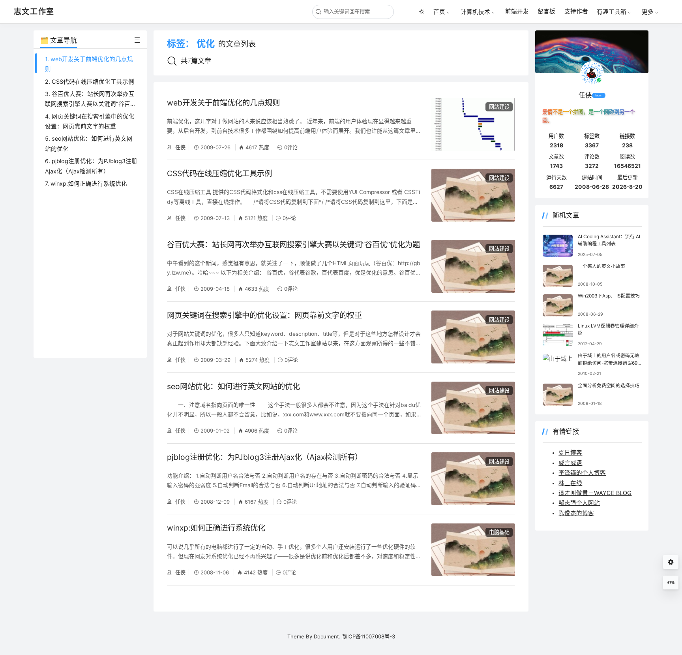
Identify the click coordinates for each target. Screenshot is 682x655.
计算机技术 (475, 12)
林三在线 (570, 483)
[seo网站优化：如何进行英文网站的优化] (473, 408)
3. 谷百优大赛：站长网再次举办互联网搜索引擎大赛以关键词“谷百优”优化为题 (90, 104)
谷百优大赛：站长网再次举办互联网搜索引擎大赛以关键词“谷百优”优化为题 (293, 244)
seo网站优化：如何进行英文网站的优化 (233, 386)
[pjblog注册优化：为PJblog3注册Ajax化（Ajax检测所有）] (473, 478)
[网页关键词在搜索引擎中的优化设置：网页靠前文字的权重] (473, 337)
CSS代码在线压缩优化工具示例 (219, 173)
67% (671, 583)
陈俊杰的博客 (576, 513)
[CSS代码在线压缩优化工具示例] (473, 195)
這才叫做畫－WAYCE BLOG (594, 493)
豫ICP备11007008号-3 (368, 636)
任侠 (179, 147)
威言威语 (570, 463)
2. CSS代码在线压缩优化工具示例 (89, 81)
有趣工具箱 (611, 12)
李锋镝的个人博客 (582, 472)
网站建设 (499, 107)
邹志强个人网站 (579, 502)
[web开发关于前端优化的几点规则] (473, 124)
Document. (327, 636)
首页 (439, 12)
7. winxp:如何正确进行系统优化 (86, 183)
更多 (648, 12)
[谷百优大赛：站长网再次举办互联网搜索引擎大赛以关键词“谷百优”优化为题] (473, 266)
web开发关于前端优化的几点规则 (223, 102)
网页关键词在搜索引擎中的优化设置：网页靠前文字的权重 (264, 315)
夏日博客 (570, 452)
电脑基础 (499, 532)
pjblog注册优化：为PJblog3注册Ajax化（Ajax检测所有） (264, 457)
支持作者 (576, 11)
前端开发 (517, 11)
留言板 (546, 11)
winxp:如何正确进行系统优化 (216, 528)
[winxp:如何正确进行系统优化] (473, 549)
